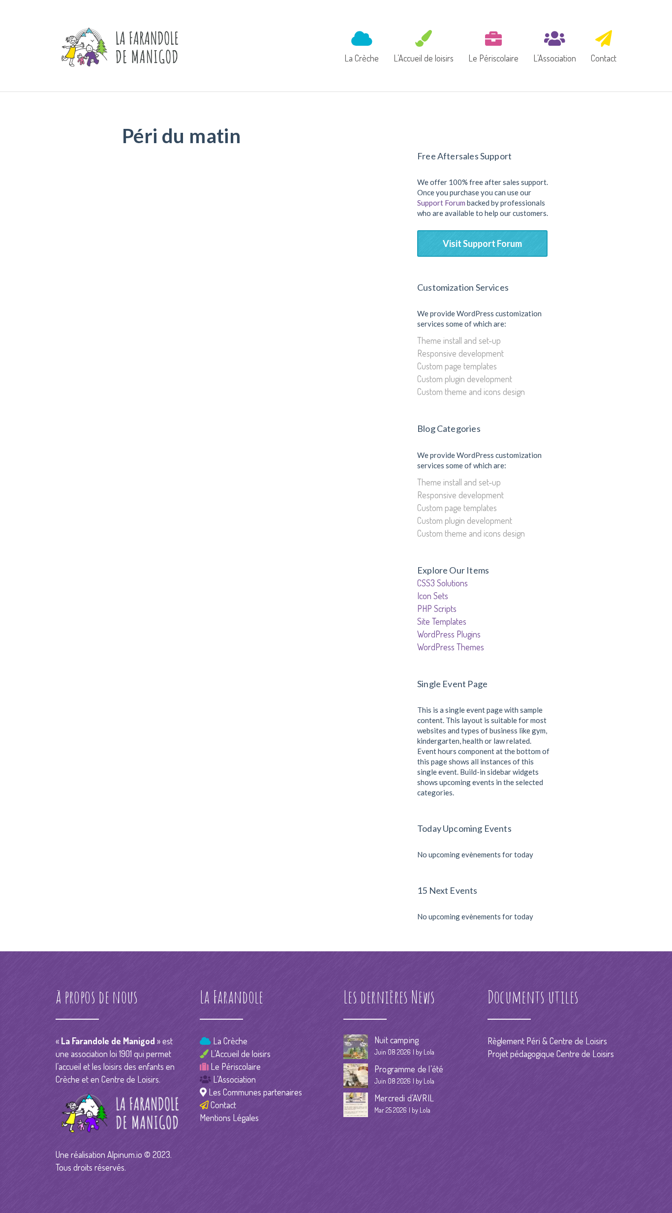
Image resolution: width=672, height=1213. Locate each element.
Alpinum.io (124, 1154)
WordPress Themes (450, 646)
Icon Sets (432, 595)
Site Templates (441, 621)
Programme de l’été (408, 1068)
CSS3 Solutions (442, 582)
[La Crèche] (361, 44)
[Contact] (600, 44)
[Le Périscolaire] (493, 44)
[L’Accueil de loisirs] (423, 44)
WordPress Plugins (449, 634)
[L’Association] (554, 44)
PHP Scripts (437, 608)
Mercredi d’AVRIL (404, 1097)
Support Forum (441, 202)
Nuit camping (396, 1039)
